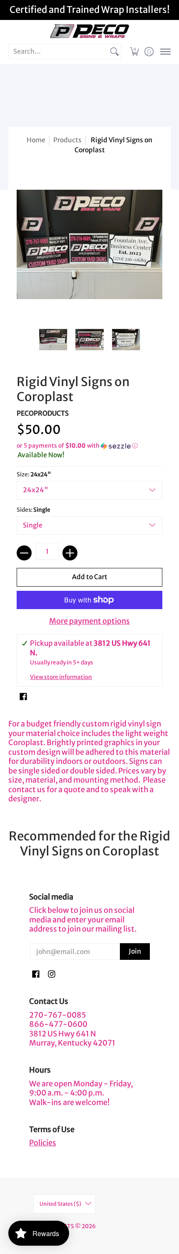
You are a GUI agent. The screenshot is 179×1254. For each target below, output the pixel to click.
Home (36, 140)
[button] (134, 51)
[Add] (69, 552)
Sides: (33, 509)
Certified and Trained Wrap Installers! (90, 9)
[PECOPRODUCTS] (89, 31)
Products (67, 140)
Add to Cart (89, 577)
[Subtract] (24, 552)
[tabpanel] (89, 759)
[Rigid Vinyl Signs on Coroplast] (53, 339)
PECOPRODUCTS (43, 413)
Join (135, 951)
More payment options (89, 621)
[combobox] (58, 51)
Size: (34, 474)
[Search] (114, 51)
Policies (42, 1142)
